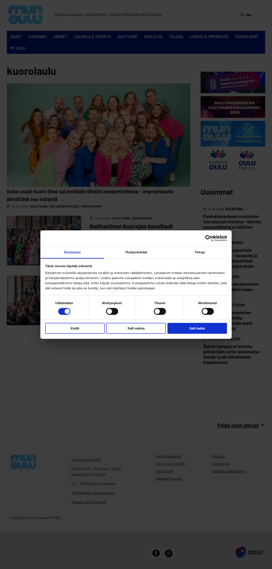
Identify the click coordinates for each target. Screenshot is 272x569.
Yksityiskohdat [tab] (136, 252)
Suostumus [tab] (72, 252)
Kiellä (75, 328)
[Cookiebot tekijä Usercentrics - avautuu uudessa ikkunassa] (208, 238)
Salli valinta (136, 328)
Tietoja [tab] (200, 252)
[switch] (112, 311)
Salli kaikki (197, 328)
